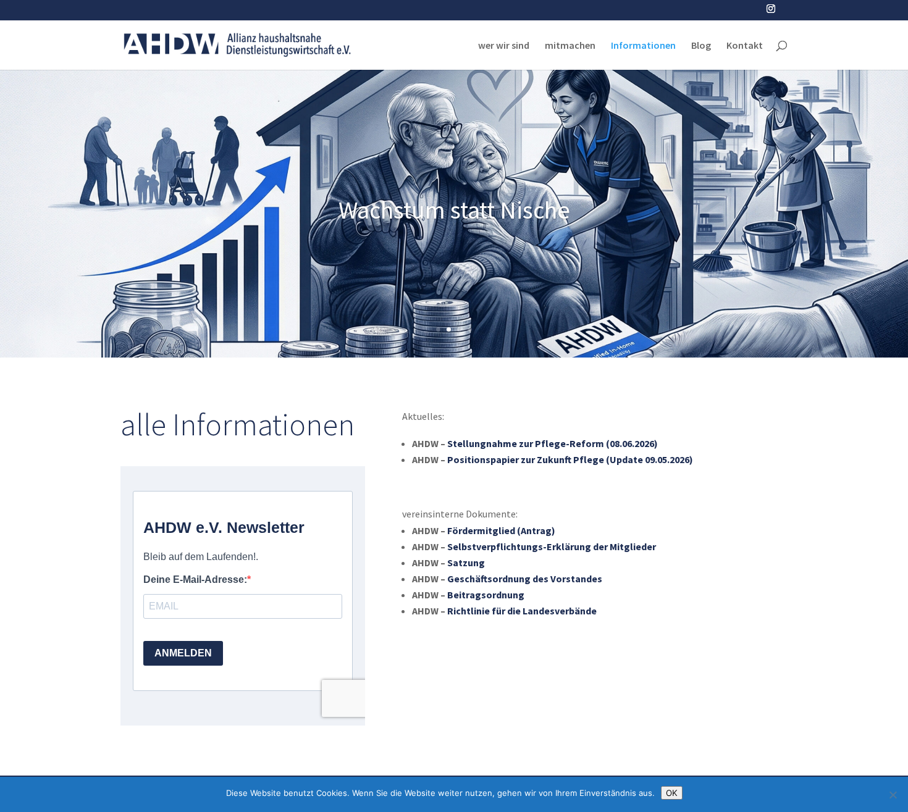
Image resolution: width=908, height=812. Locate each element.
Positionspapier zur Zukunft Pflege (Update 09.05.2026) (570, 459)
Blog (701, 46)
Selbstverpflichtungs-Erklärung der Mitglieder (551, 546)
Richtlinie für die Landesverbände (522, 611)
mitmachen (570, 46)
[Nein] (892, 795)
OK (672, 793)
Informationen (643, 46)
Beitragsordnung (485, 594)
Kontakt (744, 46)
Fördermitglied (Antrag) (501, 530)
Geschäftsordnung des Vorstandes (524, 578)
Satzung (466, 562)
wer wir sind (503, 46)
